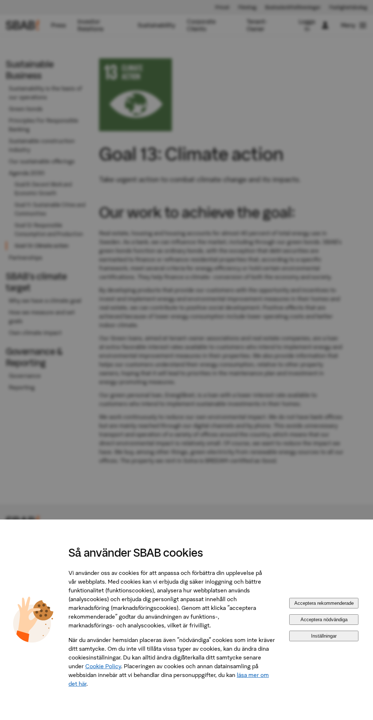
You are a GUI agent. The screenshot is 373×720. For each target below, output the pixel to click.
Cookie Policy (103, 666)
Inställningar (324, 636)
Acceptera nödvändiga (324, 619)
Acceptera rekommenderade (324, 603)
